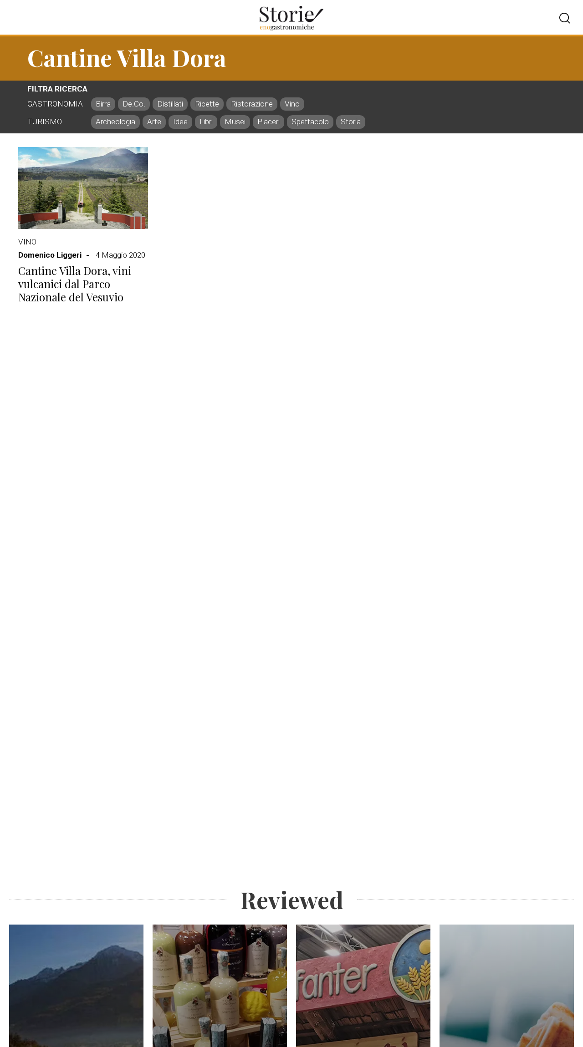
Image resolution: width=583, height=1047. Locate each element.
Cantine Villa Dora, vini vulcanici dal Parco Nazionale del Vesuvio (74, 283)
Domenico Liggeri (50, 254)
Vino (27, 241)
